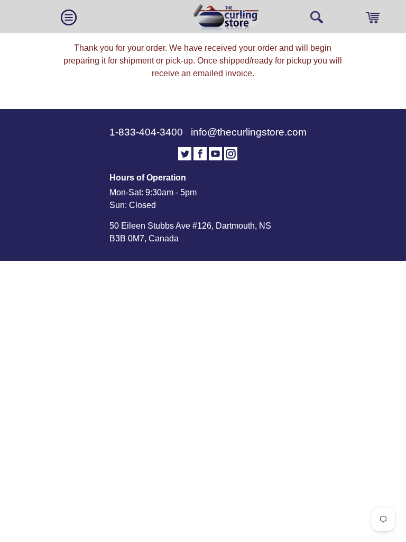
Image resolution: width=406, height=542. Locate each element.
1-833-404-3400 (147, 132)
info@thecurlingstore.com (249, 132)
